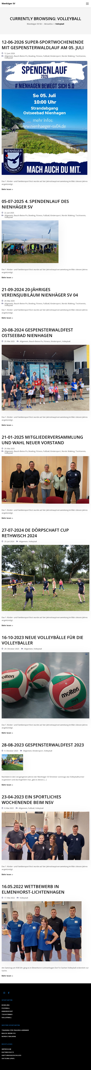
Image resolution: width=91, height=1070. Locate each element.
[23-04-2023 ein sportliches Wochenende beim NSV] (45, 837)
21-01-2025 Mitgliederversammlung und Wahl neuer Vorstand (42, 439)
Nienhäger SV (8, 3)
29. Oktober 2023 (11, 649)
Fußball (46, 56)
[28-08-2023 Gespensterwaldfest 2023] (12, 764)
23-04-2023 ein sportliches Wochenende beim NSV (31, 799)
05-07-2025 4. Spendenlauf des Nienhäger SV (35, 204)
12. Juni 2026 (9, 53)
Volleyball (9, 58)
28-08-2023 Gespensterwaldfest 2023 (43, 745)
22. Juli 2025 (9, 213)
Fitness (39, 56)
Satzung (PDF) (8, 1058)
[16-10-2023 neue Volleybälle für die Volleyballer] (45, 687)
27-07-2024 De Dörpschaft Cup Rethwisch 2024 (35, 532)
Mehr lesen (6, 189)
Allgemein (9, 56)
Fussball (6, 1008)
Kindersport (55, 56)
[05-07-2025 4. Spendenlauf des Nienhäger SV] (30, 243)
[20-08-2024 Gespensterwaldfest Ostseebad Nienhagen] (45, 379)
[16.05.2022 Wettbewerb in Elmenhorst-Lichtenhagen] (42, 933)
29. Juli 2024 (9, 541)
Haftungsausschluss (11, 1055)
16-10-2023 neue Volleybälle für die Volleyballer (42, 640)
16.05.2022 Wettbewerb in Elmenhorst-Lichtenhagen (33, 889)
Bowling (32, 56)
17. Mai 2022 (9, 898)
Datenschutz (8, 1052)
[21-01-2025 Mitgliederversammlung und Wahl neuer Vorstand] (45, 481)
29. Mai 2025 (9, 301)
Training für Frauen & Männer (15, 1030)
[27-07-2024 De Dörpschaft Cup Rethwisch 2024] (45, 579)
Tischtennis (80, 56)
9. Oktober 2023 (11, 751)
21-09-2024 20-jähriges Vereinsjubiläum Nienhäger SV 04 (40, 292)
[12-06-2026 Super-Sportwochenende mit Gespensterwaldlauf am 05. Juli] (44, 119)
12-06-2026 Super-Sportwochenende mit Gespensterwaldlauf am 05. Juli (43, 44)
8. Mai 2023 (9, 808)
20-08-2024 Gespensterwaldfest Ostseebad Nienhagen (37, 332)
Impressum (6, 1049)
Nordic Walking (68, 56)
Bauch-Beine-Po (21, 56)
